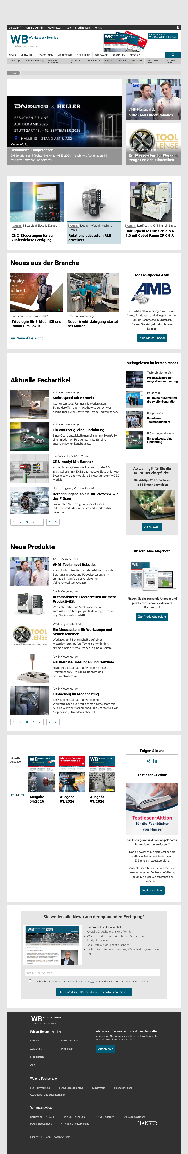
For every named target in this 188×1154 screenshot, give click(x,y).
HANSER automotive (71, 1088)
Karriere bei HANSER (42, 1117)
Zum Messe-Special (152, 337)
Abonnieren (105, 1049)
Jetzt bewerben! (152, 890)
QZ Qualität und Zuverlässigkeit (47, 1095)
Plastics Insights (123, 1088)
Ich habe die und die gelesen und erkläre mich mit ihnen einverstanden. (92, 981)
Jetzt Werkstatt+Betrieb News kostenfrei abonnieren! (94, 992)
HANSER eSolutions (133, 1117)
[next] (23, 795)
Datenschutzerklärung (79, 981)
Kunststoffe (98, 1088)
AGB (54, 981)
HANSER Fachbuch (74, 1117)
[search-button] (173, 55)
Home (13, 73)
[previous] (12, 795)
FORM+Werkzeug (40, 1088)
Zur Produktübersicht (152, 616)
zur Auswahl (152, 526)
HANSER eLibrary (104, 1117)
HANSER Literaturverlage (75, 1124)
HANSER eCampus (41, 1124)
